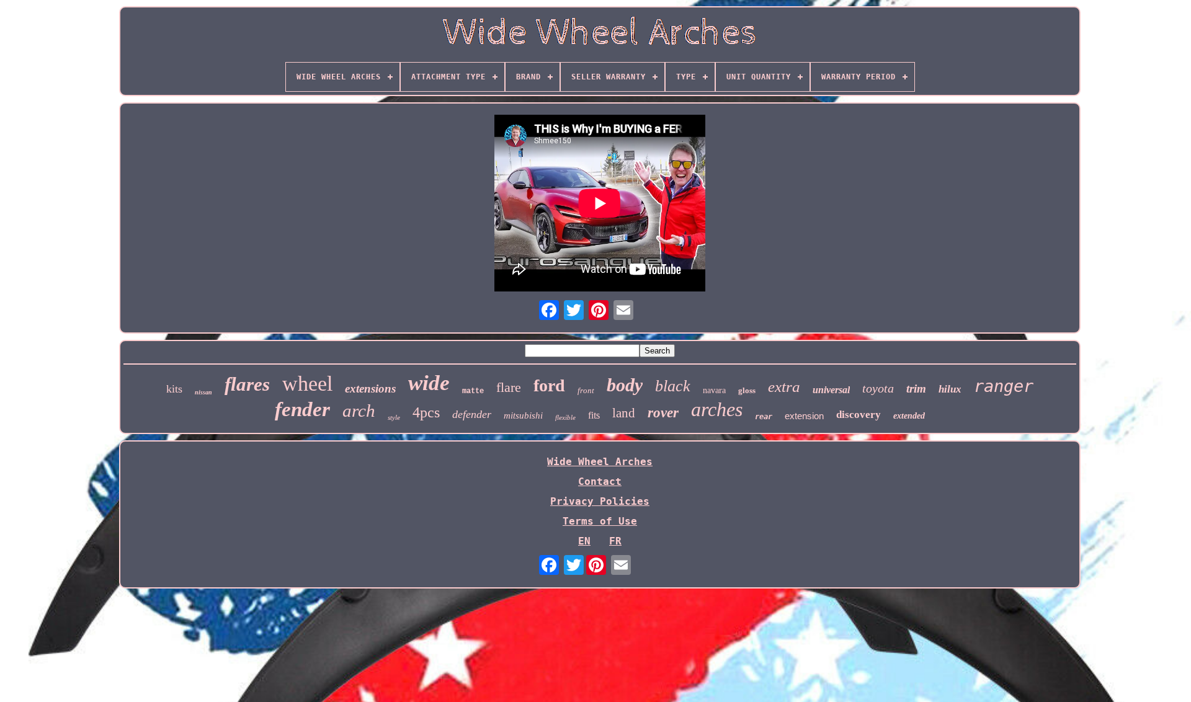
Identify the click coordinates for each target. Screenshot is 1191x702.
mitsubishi (523, 415)
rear (763, 416)
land (623, 413)
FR (615, 541)
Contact (600, 481)
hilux (950, 389)
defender (471, 414)
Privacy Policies (599, 501)
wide (429, 383)
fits (594, 415)
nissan (203, 392)
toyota (878, 388)
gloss (747, 390)
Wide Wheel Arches (600, 462)
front (586, 390)
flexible (565, 417)
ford (549, 385)
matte (473, 391)
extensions (370, 388)
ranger (1003, 386)
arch (358, 410)
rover (663, 412)
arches (717, 409)
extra (784, 386)
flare (508, 387)
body (625, 385)
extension (804, 416)
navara (714, 390)
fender (302, 409)
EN (584, 541)
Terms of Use (600, 521)
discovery (858, 414)
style (394, 417)
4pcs (426, 412)
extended (909, 415)
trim (916, 388)
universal (831, 389)
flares (247, 384)
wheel (307, 383)
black (672, 386)
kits (174, 389)
